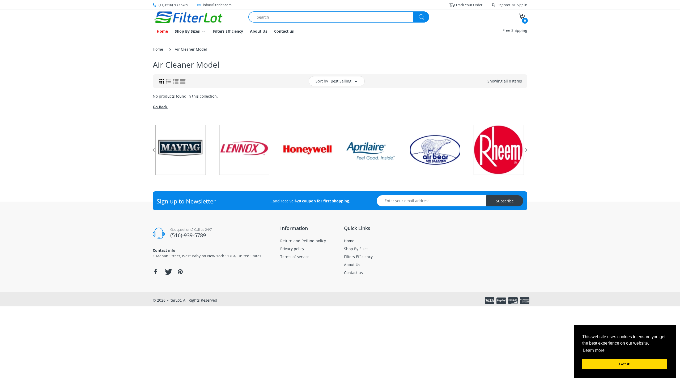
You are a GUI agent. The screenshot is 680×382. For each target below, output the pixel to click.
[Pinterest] (180, 271)
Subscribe (505, 200)
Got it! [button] (625, 364)
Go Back (160, 106)
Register (504, 4)
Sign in (522, 4)
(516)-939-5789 (188, 235)
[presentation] (153, 150)
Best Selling (341, 81)
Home (158, 49)
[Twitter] (168, 271)
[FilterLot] (196, 17)
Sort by (322, 81)
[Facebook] (156, 271)
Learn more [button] (594, 350)
